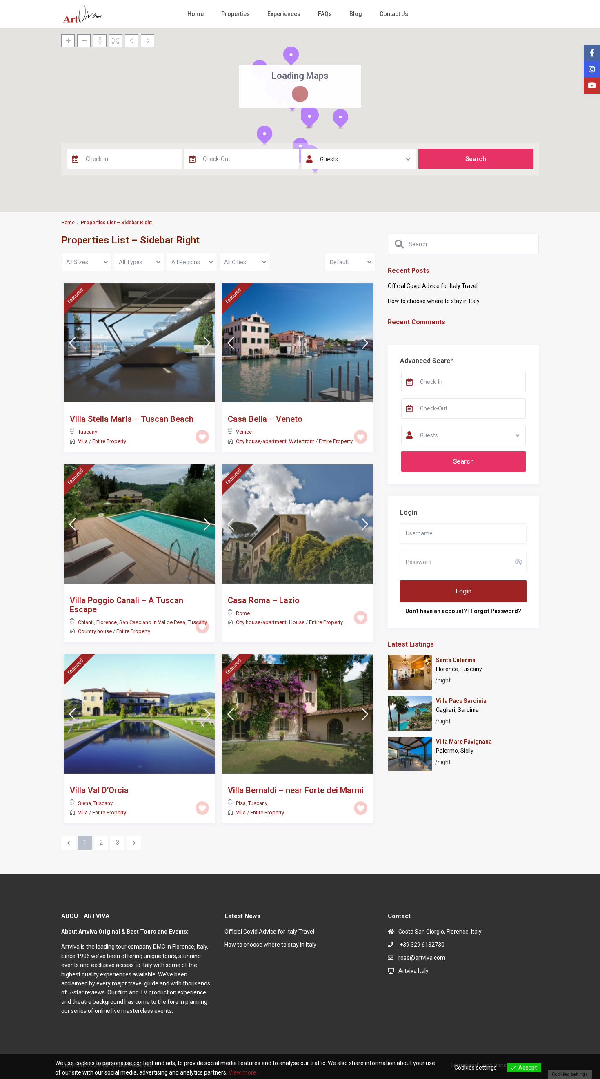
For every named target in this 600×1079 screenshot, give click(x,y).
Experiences (283, 14)
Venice (244, 432)
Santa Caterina (456, 660)
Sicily (466, 750)
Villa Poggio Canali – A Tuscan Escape (126, 605)
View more (242, 1072)
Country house (95, 631)
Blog (355, 14)
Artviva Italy (413, 971)
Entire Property (109, 441)
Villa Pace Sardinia (461, 701)
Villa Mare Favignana (464, 741)
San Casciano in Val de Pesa (152, 622)
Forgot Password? (496, 611)
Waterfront (301, 441)
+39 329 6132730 (421, 944)
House (296, 622)
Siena (84, 803)
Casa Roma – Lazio (264, 600)
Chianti (86, 622)
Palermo (447, 750)
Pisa (241, 803)
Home (195, 14)
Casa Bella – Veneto (265, 419)
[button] (291, 56)
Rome (243, 613)
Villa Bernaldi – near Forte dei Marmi (296, 790)
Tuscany (87, 432)
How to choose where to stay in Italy (434, 301)
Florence (106, 622)
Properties (235, 14)
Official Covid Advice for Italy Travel (433, 286)
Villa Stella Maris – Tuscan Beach (131, 419)
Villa (83, 441)
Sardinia (468, 710)
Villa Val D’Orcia (99, 790)
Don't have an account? (436, 611)
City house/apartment (261, 441)
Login (463, 591)
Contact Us (394, 14)
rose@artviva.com (421, 957)
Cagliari (445, 710)
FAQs (325, 14)
